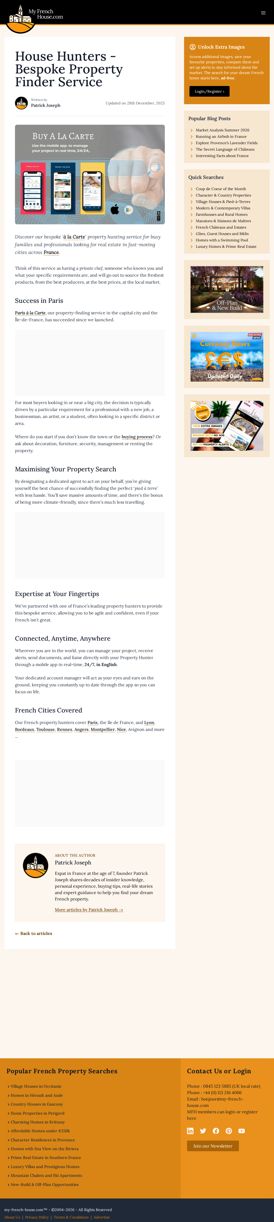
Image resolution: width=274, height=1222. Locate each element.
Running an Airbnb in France (221, 136)
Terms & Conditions (71, 1217)
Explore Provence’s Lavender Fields (226, 142)
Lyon (149, 722)
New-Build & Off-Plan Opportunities (45, 1184)
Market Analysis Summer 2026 (222, 130)
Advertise (102, 1217)
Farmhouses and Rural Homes (222, 214)
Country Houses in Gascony (37, 1104)
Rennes (64, 729)
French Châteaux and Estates (221, 227)
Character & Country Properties (223, 195)
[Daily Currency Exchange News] (227, 357)
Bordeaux (24, 729)
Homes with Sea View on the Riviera (45, 1148)
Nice (121, 729)
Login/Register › (209, 91)
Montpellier (103, 729)
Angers (81, 729)
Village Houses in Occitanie (36, 1086)
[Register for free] (227, 426)
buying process (137, 436)
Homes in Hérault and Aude (37, 1095)
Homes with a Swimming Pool (222, 240)
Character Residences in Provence (43, 1139)
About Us (12, 1217)
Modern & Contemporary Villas (223, 208)
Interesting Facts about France (222, 155)
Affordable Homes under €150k (40, 1130)
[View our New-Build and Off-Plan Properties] (226, 289)
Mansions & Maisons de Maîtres (223, 220)
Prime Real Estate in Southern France (46, 1157)
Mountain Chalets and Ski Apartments (46, 1175)
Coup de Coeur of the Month (221, 188)
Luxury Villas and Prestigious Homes (45, 1166)
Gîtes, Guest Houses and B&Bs (222, 233)
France (51, 252)
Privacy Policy (37, 1217)
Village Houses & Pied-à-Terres (223, 201)
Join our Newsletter (213, 1146)
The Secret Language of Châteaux (225, 149)
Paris (92, 722)
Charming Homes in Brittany (38, 1122)
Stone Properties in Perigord (37, 1113)
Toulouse (45, 729)
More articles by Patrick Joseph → (89, 909)
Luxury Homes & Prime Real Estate (226, 246)
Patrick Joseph (45, 105)
